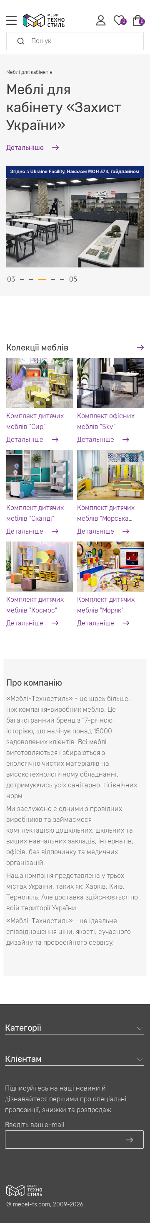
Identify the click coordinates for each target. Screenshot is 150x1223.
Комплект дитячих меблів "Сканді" (35, 513)
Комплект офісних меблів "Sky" (106, 421)
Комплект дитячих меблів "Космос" (35, 605)
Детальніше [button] (25, 148)
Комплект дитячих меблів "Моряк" (106, 605)
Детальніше (25, 440)
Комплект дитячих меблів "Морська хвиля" (106, 514)
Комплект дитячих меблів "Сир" (35, 421)
